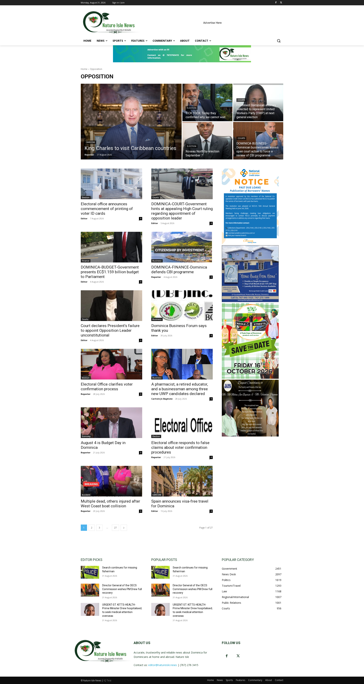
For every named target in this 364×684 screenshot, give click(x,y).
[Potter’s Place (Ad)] (250, 301)
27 (115, 527)
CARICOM (90, 142)
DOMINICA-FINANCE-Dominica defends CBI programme (179, 269)
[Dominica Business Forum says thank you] (182, 305)
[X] (281, 3)
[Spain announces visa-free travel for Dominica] (182, 481)
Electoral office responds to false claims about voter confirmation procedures (180, 447)
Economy (86, 436)
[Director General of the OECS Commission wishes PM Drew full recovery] (90, 590)
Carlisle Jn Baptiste (162, 398)
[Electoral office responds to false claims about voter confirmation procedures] (182, 422)
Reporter (156, 277)
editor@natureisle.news (162, 665)
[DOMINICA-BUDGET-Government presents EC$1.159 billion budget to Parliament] (111, 247)
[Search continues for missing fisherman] (90, 572)
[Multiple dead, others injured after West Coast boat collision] (111, 481)
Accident (86, 494)
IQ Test (107, 680)
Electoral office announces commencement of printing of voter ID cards (107, 209)
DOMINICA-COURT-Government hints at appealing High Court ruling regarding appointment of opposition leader (182, 211)
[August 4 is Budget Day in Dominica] (111, 422)
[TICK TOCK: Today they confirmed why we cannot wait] (207, 102)
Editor (84, 218)
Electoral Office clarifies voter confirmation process (107, 386)
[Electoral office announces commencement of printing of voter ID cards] (111, 184)
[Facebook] (276, 3)
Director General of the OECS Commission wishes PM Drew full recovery (122, 589)
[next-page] (124, 528)
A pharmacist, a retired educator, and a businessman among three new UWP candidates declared (179, 389)
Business (157, 260)
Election (191, 108)
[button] (278, 40)
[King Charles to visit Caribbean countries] (131, 121)
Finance (85, 260)
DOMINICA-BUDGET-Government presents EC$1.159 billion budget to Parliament (110, 272)
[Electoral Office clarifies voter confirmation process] (111, 364)
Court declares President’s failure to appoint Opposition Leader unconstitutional (110, 330)
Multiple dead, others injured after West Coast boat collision (110, 503)
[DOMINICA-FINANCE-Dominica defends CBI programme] (182, 247)
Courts (241, 100)
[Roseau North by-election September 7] (207, 140)
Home (84, 69)
